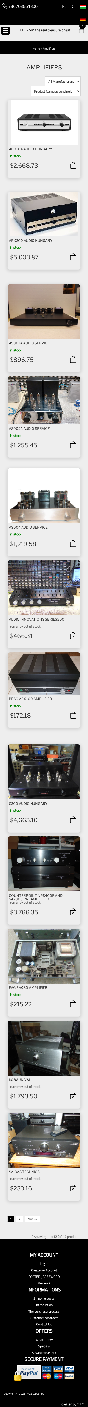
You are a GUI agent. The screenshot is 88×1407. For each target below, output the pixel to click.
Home (36, 48)
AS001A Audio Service (29, 343)
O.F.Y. (80, 1404)
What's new (44, 1339)
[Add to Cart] (73, 165)
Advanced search (44, 1352)
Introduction (44, 1304)
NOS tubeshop (35, 1393)
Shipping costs (44, 1298)
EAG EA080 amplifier (28, 987)
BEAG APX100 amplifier (30, 699)
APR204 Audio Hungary (30, 149)
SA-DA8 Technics (24, 1172)
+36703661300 (22, 6)
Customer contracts (44, 1317)
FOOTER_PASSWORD (44, 1276)
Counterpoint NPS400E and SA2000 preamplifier (36, 897)
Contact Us (44, 1324)
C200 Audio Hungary (28, 803)
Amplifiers (49, 48)
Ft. (64, 6)
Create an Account (44, 1270)
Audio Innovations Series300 (36, 619)
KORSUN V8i (19, 1080)
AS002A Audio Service (29, 428)
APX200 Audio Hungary (30, 240)
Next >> (32, 1219)
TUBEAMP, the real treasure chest (44, 30)
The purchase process (44, 1311)
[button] (78, 31)
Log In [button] (44, 1263)
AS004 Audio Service (28, 527)
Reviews (44, 1282)
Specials (44, 1346)
